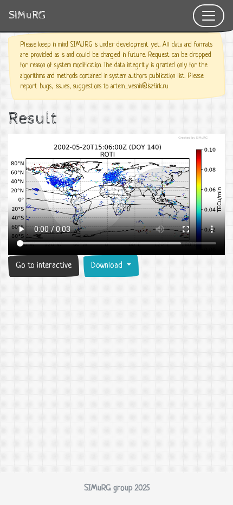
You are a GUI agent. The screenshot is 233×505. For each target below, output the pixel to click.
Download (108, 265)
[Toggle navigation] (208, 15)
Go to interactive (44, 265)
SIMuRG (27, 15)
